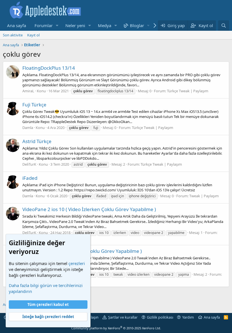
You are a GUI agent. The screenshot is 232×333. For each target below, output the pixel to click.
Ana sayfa (16, 25)
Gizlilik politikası (160, 317)
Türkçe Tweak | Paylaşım (187, 90)
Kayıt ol (33, 35)
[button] (57, 25)
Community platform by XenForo (116, 328)
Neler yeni (75, 25)
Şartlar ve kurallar (123, 317)
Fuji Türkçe (34, 104)
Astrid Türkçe (36, 141)
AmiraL (28, 90)
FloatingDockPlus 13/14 (48, 68)
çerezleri (76, 263)
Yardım (188, 317)
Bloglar (137, 25)
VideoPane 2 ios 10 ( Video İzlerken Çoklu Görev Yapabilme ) (89, 209)
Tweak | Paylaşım (204, 195)
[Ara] (223, 25)
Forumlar (44, 25)
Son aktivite (13, 35)
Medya (104, 25)
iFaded (29, 178)
